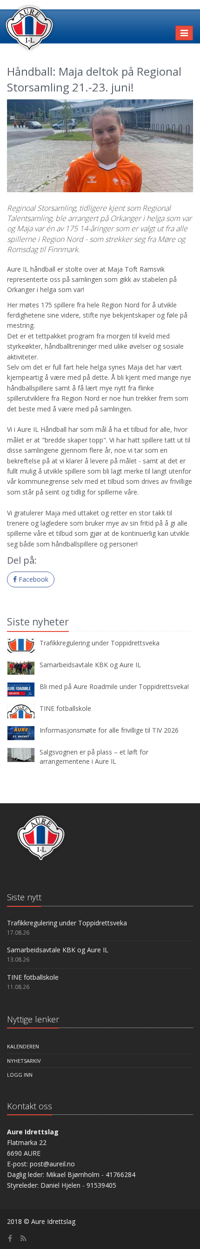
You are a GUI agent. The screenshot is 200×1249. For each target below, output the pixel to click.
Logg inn (20, 1074)
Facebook (32, 579)
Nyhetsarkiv (24, 1060)
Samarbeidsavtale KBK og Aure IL (90, 664)
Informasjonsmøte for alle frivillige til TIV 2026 (109, 730)
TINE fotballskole (65, 708)
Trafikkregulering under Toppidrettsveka (100, 642)
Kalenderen (23, 1046)
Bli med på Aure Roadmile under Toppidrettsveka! (114, 686)
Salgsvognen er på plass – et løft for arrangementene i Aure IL (94, 757)
